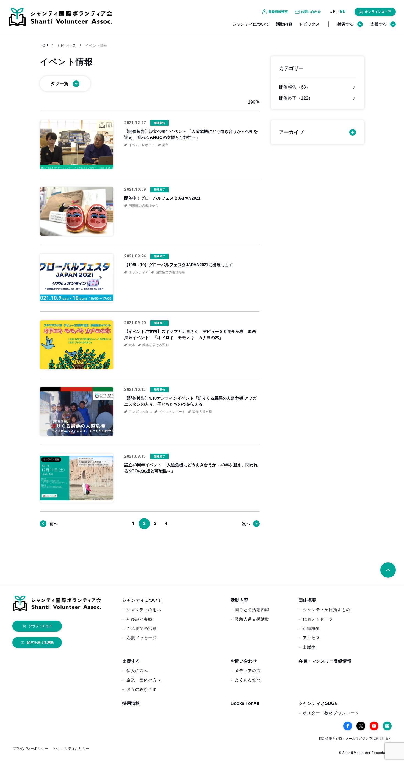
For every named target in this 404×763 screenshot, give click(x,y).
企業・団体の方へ (143, 680)
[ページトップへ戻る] (388, 570)
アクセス (311, 637)
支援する (378, 24)
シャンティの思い (143, 609)
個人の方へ (137, 670)
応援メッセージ (141, 637)
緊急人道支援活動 (252, 619)
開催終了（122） (296, 98)
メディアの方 (248, 670)
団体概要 (307, 600)
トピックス (309, 24)
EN (343, 12)
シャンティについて (250, 24)
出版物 (309, 647)
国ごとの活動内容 (252, 609)
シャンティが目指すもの (326, 609)
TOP (44, 45)
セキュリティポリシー (71, 749)
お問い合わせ (244, 661)
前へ (53, 523)
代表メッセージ (318, 619)
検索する (345, 24)
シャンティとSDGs (317, 703)
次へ (246, 523)
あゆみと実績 (139, 619)
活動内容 (284, 24)
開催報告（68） (294, 87)
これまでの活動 (141, 628)
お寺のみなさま (141, 689)
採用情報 (131, 703)
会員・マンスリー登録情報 (324, 661)
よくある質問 (248, 680)
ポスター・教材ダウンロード (331, 713)
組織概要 (311, 628)
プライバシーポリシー (30, 749)
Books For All (245, 703)
